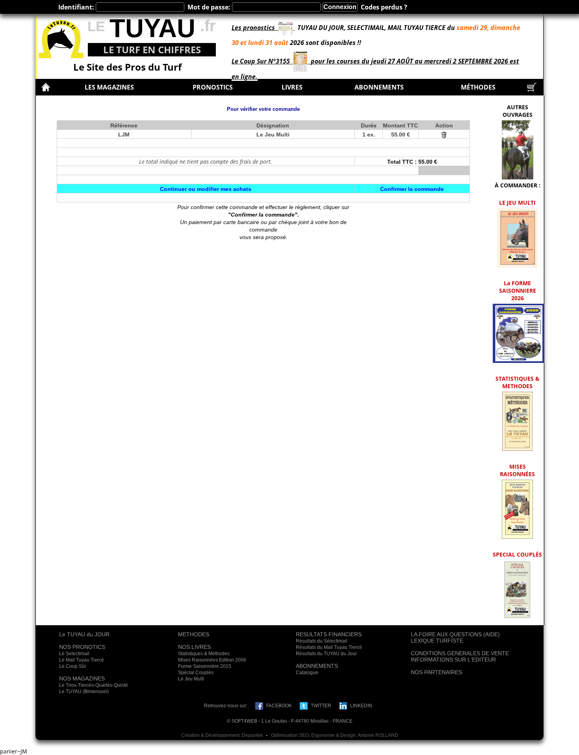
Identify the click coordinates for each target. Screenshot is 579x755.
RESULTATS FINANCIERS (329, 634)
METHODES (193, 634)
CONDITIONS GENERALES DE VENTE (460, 653)
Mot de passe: (209, 7)
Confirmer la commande (412, 189)
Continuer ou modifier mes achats (205, 189)
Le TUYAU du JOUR (84, 634)
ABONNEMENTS (379, 87)
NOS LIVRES (194, 647)
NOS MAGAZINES (82, 678)
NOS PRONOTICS (82, 647)
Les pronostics (255, 27)
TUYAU (152, 28)
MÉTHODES (478, 87)
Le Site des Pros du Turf (127, 66)
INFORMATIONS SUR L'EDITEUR (453, 659)
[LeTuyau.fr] (61, 37)
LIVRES (292, 87)
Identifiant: (76, 7)
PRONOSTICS (213, 87)
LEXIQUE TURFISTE (437, 640)
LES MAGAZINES (109, 87)
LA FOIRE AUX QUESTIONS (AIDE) (455, 634)
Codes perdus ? (384, 7)
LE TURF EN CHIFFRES (152, 49)
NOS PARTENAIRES (436, 672)
